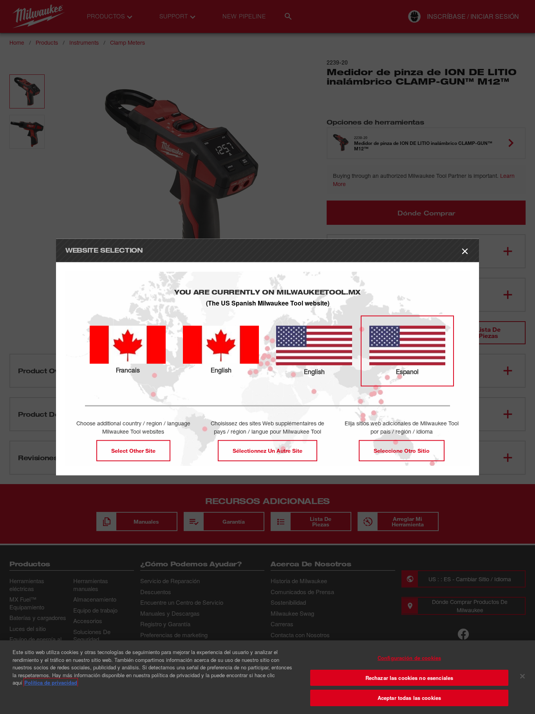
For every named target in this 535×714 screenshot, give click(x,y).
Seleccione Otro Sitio (402, 450)
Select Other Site (133, 450)
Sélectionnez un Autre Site (267, 450)
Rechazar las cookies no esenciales (409, 677)
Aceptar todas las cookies (409, 697)
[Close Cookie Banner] (522, 676)
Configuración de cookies (409, 658)
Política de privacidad (50, 682)
